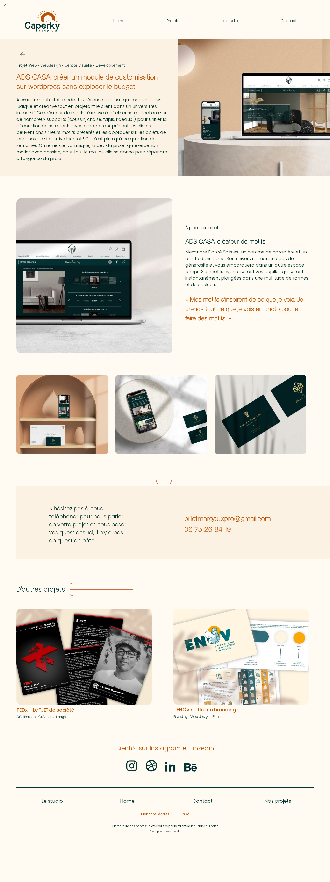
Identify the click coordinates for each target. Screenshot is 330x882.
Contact (203, 801)
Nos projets (278, 801)
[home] (68, 19)
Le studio (52, 801)
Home (127, 801)
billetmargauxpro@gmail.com (227, 518)
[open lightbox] (94, 275)
